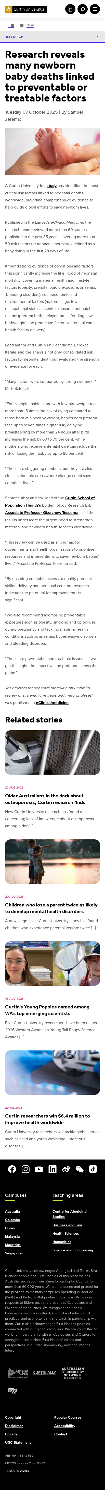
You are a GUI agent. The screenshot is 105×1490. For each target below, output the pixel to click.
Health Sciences (65, 1233)
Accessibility (64, 1425)
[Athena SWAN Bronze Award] (18, 1373)
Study (69, 9)
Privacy (11, 1433)
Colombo (12, 1219)
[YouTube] (39, 1169)
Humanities (61, 1241)
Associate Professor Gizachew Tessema (41, 512)
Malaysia (12, 1236)
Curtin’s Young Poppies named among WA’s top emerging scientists (47, 1010)
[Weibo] (66, 1169)
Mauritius (13, 1244)
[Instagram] (25, 1169)
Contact (60, 1433)
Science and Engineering (72, 1249)
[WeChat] (79, 1169)
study (52, 186)
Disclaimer (14, 1425)
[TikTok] (93, 1169)
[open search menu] (81, 9)
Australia (12, 1211)
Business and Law (67, 1224)
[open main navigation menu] (94, 9)
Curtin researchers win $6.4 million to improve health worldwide (47, 1119)
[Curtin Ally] (44, 1373)
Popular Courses (68, 1417)
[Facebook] (12, 1169)
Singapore (13, 1252)
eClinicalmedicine (52, 703)
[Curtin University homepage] (26, 9)
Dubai (10, 1227)
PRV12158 (22, 1470)
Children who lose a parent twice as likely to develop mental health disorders (51, 908)
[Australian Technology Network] (72, 1373)
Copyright (13, 1417)
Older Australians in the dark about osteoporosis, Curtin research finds (45, 799)
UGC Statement (18, 1442)
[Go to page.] (11, 25)
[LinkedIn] (52, 1169)
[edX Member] (13, 1390)
